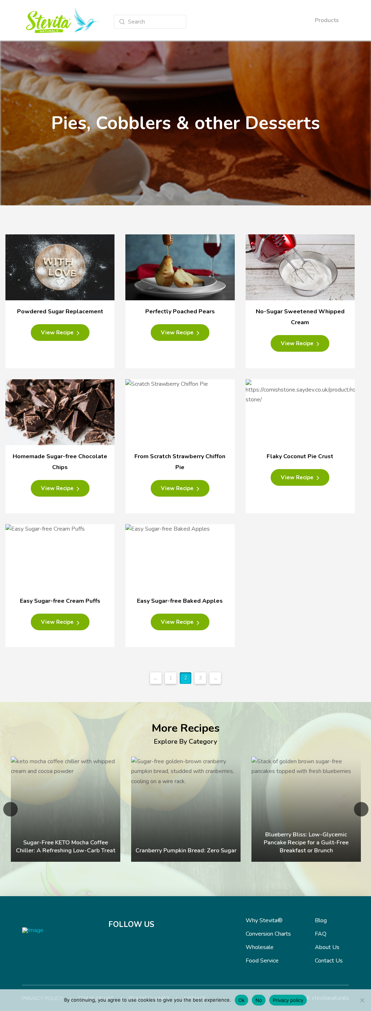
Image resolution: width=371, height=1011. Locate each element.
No (258, 1000)
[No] (362, 1000)
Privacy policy (288, 1000)
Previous (10, 809)
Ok (241, 1000)
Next (361, 809)
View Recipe (58, 332)
